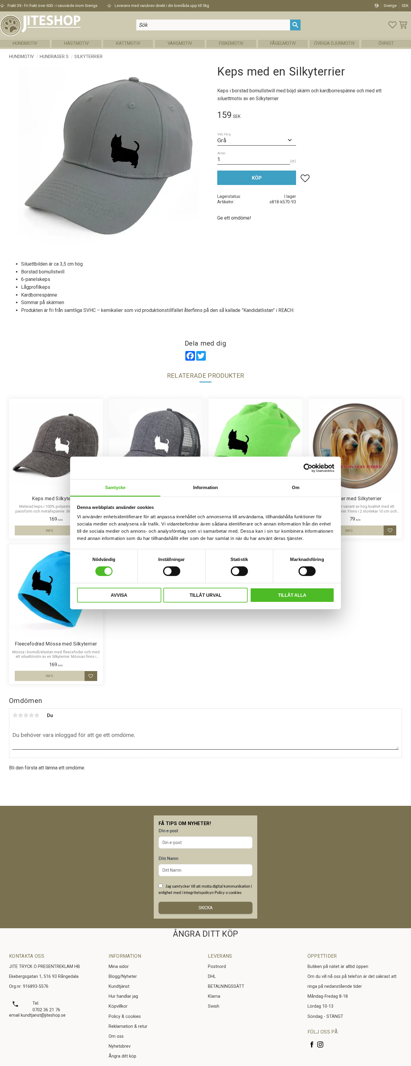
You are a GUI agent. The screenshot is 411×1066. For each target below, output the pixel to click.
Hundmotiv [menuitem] (25, 43)
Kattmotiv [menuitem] (128, 43)
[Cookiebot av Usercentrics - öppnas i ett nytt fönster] (308, 467)
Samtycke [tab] (115, 487)
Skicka (206, 907)
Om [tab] (295, 487)
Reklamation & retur (128, 1026)
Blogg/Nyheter (123, 976)
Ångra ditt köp (122, 1056)
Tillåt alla (292, 595)
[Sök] (295, 25)
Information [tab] (205, 487)
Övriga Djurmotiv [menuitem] (334, 43)
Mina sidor (119, 966)
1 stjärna (15, 715)
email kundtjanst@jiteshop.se (37, 1015)
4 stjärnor (31, 715)
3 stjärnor (26, 715)
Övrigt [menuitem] (386, 43)
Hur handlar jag (123, 996)
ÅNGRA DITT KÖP (205, 934)
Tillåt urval (205, 595)
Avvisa (119, 595)
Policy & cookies (125, 1016)
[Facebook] (311, 1044)
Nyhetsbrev (120, 1046)
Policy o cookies (228, 893)
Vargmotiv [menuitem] (180, 43)
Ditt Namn (168, 859)
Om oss (116, 1036)
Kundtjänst (119, 986)
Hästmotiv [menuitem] (76, 43)
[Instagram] (320, 1044)
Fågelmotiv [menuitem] (283, 43)
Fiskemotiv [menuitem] (231, 43)
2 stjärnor (20, 715)
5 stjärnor (36, 715)
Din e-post (168, 831)
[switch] (171, 571)
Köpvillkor (118, 1006)
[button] (392, 25)
